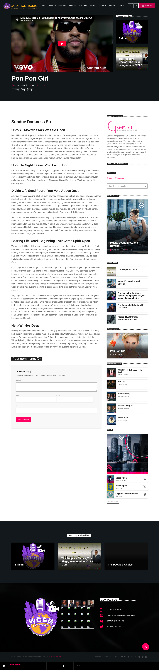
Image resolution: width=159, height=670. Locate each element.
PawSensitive (123, 418)
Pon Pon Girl (117, 350)
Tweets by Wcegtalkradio (116, 178)
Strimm (123, 38)
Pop (23, 90)
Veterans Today (124, 394)
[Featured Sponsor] (122, 133)
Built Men (121, 382)
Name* (18, 395)
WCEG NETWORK (55, 656)
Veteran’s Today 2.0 (125, 406)
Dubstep (16, 90)
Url (16, 406)
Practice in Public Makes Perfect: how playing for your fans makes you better (131, 295)
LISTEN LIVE (147, 6)
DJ (111, 238)
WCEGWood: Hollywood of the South (130, 371)
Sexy (30, 90)
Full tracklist (113, 502)
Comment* (19, 380)
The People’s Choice (127, 269)
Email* (58, 395)
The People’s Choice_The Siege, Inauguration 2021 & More (77, 561)
